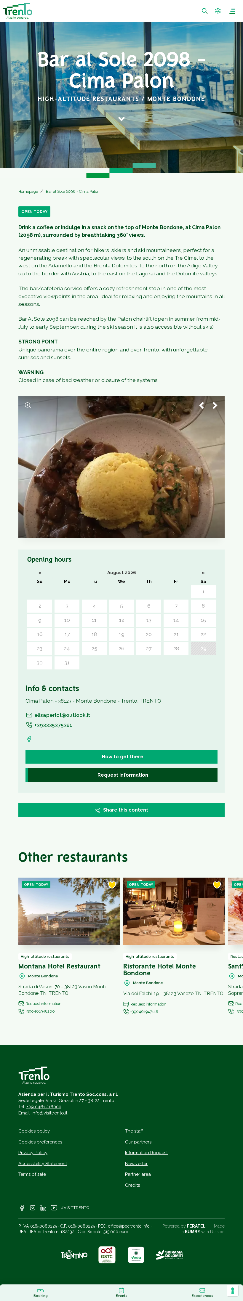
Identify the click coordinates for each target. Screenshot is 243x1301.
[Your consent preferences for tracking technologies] (232, 1290)
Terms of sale (32, 1174)
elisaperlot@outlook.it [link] (62, 715)
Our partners (138, 1142)
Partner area (138, 1174)
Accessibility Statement (42, 1163)
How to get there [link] (122, 756)
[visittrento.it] (17, 11)
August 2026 (121, 572)
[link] (205, 11)
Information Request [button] (146, 1152)
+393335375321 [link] (53, 725)
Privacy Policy (32, 1152)
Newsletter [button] (136, 1163)
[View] (28, 405)
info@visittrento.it (49, 1113)
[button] (218, 11)
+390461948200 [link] (40, 1011)
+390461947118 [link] (144, 1011)
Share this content (125, 810)
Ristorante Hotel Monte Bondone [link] (159, 970)
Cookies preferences (40, 1142)
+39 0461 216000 (43, 1106)
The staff (134, 1131)
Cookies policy (34, 1131)
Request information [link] (122, 775)
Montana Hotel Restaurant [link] (59, 967)
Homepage (28, 191)
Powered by (184, 1226)
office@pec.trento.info (129, 1226)
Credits (132, 1185)
